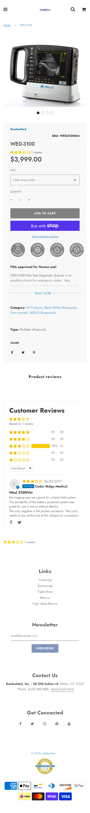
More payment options (45, 236)
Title (13, 170)
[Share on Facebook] (12, 352)
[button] (38, 113)
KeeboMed (18, 129)
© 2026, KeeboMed (43, 753)
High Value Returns (45, 603)
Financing (45, 580)
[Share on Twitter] (23, 352)
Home (6, 25)
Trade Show (45, 591)
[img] (32, 481)
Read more (43, 293)
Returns (45, 597)
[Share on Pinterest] (34, 352)
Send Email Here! (62, 689)
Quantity (16, 192)
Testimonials (45, 586)
